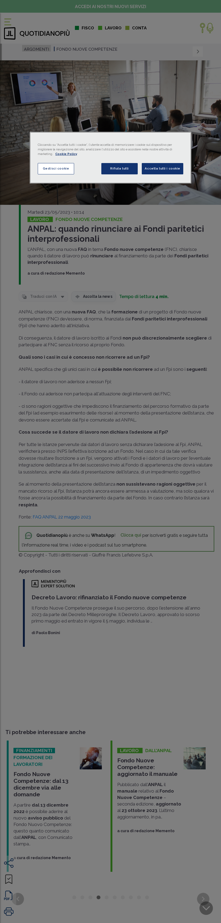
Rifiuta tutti (119, 168)
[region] (110, 158)
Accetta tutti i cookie (162, 168)
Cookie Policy (66, 154)
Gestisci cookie (56, 168)
